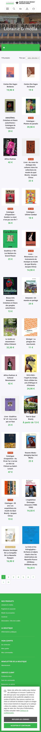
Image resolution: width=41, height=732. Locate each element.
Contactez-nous (6, 676)
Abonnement (5, 665)
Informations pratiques (9, 632)
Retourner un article (8, 684)
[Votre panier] (33, 9)
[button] (18, 605)
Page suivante (3, 582)
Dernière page (8, 582)
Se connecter (5, 644)
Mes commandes (7, 652)
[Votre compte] (27, 9)
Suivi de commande (8, 680)
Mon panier (5, 648)
